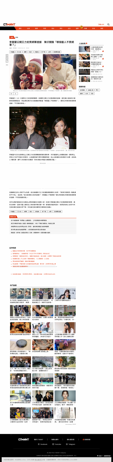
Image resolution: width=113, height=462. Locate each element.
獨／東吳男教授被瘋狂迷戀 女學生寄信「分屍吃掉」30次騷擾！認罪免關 (65, 318)
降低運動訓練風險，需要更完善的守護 (42, 386)
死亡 (97, 90)
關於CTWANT (38, 439)
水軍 (49, 52)
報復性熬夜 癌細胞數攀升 (20, 266)
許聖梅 (37, 52)
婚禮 (81, 93)
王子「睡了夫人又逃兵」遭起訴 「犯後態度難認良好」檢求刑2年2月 (20, 369)
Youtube (58, 444)
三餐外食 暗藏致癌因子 (63, 300)
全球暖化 (82, 90)
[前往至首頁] (9, 24)
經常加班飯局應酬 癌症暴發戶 (20, 334)
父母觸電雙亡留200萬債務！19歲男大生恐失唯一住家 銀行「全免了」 (20, 421)
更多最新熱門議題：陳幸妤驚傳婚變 (23, 261)
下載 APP (101, 24)
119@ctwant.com (49, 274)
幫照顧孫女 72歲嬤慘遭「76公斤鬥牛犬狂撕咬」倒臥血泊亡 (31, 253)
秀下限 (43, 52)
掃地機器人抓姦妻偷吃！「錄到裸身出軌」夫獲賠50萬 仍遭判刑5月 (20, 352)
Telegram (71, 444)
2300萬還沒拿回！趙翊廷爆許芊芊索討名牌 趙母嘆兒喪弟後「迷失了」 (42, 403)
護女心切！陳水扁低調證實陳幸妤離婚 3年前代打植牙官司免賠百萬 (42, 335)
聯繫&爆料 (55, 439)
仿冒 (92, 93)
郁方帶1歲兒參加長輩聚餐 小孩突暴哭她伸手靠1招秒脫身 (28, 230)
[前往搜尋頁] (108, 24)
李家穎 (14, 48)
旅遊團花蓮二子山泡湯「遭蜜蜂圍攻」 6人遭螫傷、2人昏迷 (31, 259)
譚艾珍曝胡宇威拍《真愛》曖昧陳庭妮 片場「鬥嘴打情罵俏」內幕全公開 (33, 223)
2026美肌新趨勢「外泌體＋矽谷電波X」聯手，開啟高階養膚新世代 (65, 403)
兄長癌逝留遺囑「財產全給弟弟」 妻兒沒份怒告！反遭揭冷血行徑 (65, 421)
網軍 (25, 52)
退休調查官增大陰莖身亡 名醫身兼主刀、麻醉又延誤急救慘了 (42, 301)
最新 (20, 28)
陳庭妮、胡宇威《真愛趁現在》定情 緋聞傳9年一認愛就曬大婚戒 (30, 233)
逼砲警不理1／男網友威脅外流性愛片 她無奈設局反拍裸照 (42, 421)
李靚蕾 (12, 52)
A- (15, 94)
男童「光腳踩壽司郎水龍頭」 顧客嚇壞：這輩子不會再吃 (65, 352)
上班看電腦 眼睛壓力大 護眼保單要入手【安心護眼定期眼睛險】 (65, 335)
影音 (93, 28)
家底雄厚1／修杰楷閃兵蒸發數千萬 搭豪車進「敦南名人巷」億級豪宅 (65, 386)
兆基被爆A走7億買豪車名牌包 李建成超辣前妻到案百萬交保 (20, 386)
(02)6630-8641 (27, 274)
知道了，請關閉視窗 (105, 456)
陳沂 (30, 52)
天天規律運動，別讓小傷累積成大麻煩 (42, 318)
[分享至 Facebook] (7, 58)
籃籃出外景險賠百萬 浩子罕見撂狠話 (24, 251)
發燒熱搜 (87, 439)
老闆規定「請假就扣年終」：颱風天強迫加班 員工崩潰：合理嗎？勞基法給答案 (37, 256)
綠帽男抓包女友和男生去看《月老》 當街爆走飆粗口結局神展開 (30, 226)
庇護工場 (90, 90)
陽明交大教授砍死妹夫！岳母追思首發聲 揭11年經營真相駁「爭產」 (20, 318)
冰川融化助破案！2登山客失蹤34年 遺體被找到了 (42, 369)
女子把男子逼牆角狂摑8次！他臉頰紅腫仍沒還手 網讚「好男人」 (20, 301)
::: (11, 31)
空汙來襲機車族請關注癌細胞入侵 (20, 403)
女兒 (86, 93)
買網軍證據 (56, 52)
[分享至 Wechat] (7, 61)
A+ (11, 94)
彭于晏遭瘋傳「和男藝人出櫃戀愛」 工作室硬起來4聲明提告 (29, 220)
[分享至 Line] (7, 55)
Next (7, 64)
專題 (101, 28)
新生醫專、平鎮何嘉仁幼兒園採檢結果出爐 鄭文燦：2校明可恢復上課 (34, 264)
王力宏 (19, 52)
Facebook (43, 444)
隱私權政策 (38, 460)
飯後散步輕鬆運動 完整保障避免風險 (65, 369)
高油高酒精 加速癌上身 (40, 351)
